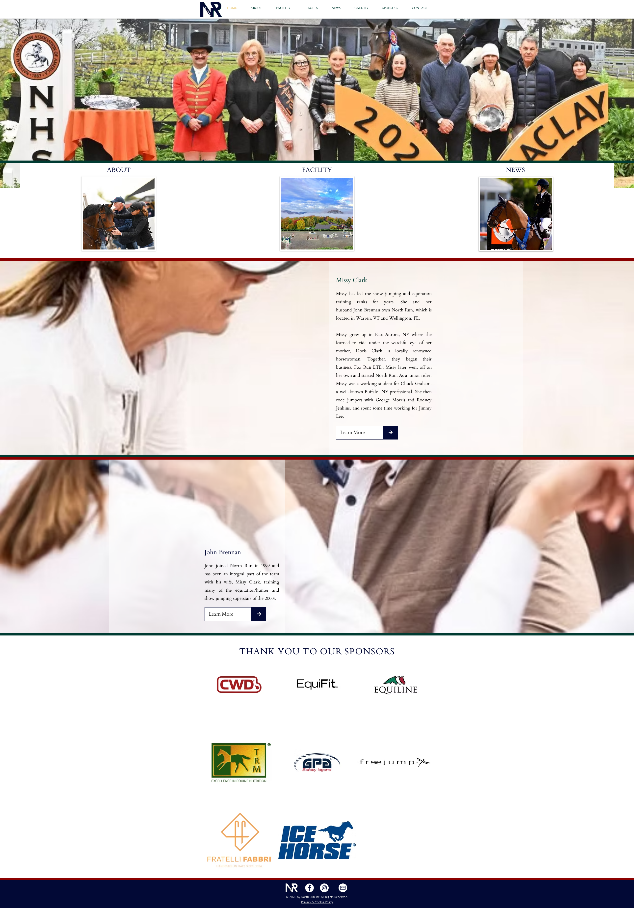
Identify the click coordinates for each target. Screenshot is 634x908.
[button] (423, 8)
